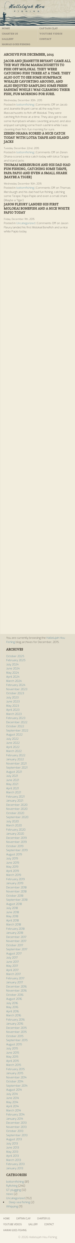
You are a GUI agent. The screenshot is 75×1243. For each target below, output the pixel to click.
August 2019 (14, 854)
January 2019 (14, 883)
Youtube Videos (50, 33)
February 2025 (15, 660)
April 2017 (12, 970)
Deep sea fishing (19, 1202)
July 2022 (12, 739)
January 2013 (14, 1168)
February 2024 (15, 685)
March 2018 (13, 924)
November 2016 (16, 990)
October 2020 (15, 813)
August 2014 (14, 1090)
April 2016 (12, 1011)
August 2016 (14, 999)
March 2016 (13, 1015)
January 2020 (15, 834)
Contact (45, 39)
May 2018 (12, 916)
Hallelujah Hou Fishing (37, 13)
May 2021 (12, 784)
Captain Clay (48, 28)
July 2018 (12, 908)
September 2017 (16, 949)
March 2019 (13, 875)
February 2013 (15, 1164)
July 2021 (12, 776)
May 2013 (12, 1152)
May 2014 (12, 1102)
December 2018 (16, 887)
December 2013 (16, 1123)
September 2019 (17, 850)
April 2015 (12, 1061)
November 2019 (16, 842)
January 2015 (14, 1073)
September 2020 (17, 817)
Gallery (8, 39)
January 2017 (14, 982)
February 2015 (15, 1069)
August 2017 (14, 953)
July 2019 (12, 858)
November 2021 (16, 763)
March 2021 (13, 792)
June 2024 (13, 668)
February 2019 (15, 879)
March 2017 (13, 974)
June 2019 (12, 863)
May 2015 (12, 1057)
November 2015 (16, 1032)
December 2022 (16, 722)
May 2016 (12, 1007)
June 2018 (12, 912)
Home (6, 28)
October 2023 (15, 693)
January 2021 (14, 800)
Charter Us (10, 33)
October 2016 (14, 995)
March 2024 (14, 681)
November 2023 (16, 689)
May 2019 (12, 867)
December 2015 (16, 1028)
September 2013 (16, 1135)
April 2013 (12, 1156)
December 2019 (16, 838)
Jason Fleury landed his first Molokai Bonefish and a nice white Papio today (37, 208)
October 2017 (14, 945)
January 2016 (14, 1023)
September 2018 (16, 900)
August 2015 (14, 1044)
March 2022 (14, 751)
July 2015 (12, 1048)
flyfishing (11, 1186)
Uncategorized (25, 223)
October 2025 (15, 656)
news (9, 1194)
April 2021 (12, 788)
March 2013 (13, 1160)
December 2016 (16, 986)
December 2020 (16, 805)
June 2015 (12, 1052)
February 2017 (15, 978)
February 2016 (15, 1019)
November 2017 (16, 941)
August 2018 (14, 904)
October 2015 (14, 1036)
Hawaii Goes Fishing (16, 44)
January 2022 (15, 759)
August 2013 (14, 1139)
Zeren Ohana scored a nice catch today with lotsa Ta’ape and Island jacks (36, 137)
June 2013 (12, 1147)
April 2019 (12, 871)
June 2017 (12, 962)
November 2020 (16, 809)
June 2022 (13, 743)
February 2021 (15, 796)
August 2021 (14, 772)
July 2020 (12, 821)
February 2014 (15, 1114)
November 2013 (16, 1127)
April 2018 (12, 920)
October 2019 (14, 846)
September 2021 (16, 767)
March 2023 (14, 714)
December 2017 (16, 937)
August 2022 (14, 734)
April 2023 (12, 710)
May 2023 (12, 706)
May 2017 (12, 966)
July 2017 (12, 957)
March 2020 (14, 825)
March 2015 (13, 1065)
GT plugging (13, 1190)
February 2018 (15, 929)
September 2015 (17, 1040)
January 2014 (14, 1119)
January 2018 (14, 933)
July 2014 (12, 1094)
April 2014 (12, 1106)
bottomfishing (25, 104)
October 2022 (15, 726)
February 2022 (15, 755)
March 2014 (13, 1110)
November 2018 (16, 891)
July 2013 (12, 1143)
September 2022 (17, 730)
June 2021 (12, 780)
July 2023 (12, 697)
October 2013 (14, 1131)
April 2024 (12, 677)
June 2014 (12, 1098)
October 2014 (14, 1081)
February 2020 (15, 829)
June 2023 (13, 701)
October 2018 (14, 896)
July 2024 (12, 664)
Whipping (12, 1206)
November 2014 (16, 1077)
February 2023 (15, 718)
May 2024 (12, 673)
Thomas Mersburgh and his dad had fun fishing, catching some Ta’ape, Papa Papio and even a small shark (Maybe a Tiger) (37, 171)
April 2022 (12, 747)
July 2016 (12, 1003)
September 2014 (16, 1086)
